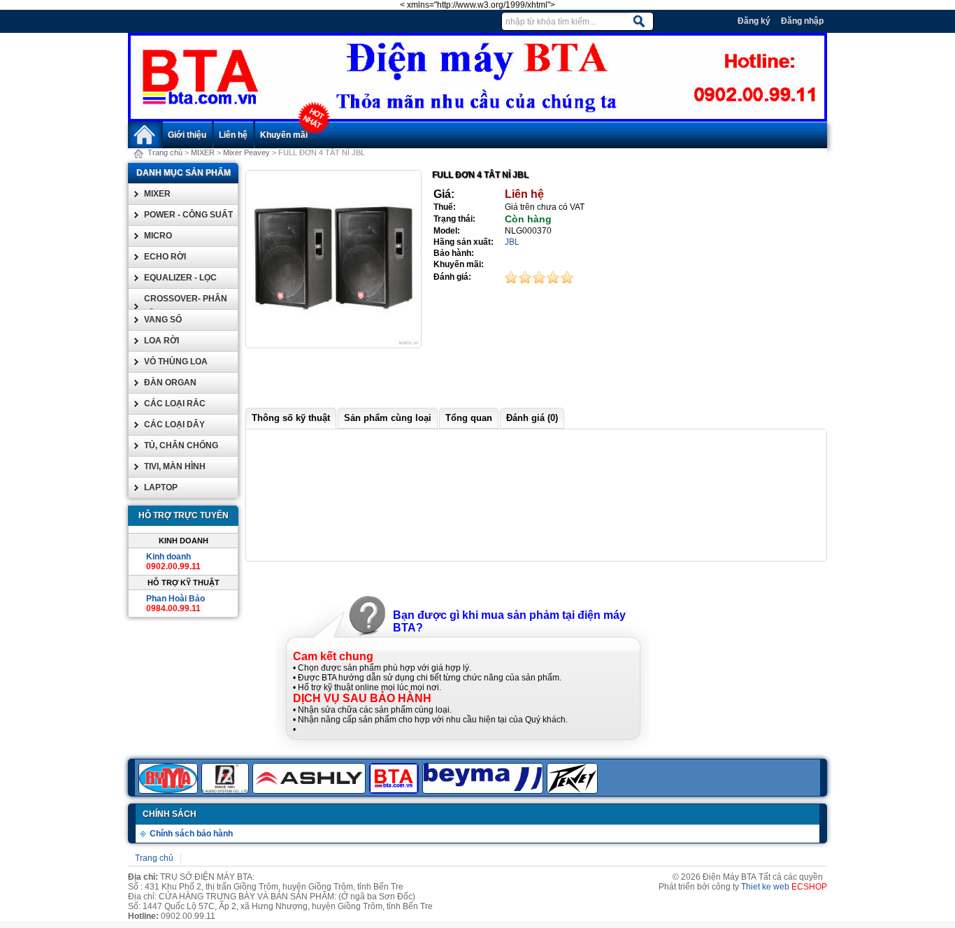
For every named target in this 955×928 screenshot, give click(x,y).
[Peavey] (574, 791)
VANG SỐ (163, 319)
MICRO (158, 236)
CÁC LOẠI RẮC (175, 403)
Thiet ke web (765, 887)
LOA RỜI (161, 340)
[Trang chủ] (477, 119)
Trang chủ (165, 152)
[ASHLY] (310, 791)
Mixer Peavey (246, 152)
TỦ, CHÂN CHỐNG (181, 445)
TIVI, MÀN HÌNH (175, 466)
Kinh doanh (168, 557)
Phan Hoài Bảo (175, 599)
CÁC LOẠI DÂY (174, 424)
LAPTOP (161, 487)
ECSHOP (809, 887)
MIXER (203, 152)
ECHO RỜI (165, 257)
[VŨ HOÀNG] (169, 791)
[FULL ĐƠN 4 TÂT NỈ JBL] (333, 345)
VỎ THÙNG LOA (176, 361)
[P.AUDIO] (226, 791)
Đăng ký (754, 21)
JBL (512, 242)
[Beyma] (484, 791)
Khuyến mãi (284, 135)
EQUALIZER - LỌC (180, 278)
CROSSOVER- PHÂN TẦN (185, 306)
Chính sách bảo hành (191, 833)
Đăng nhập (802, 21)
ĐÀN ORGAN (170, 382)
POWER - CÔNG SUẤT (188, 215)
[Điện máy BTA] (395, 791)
